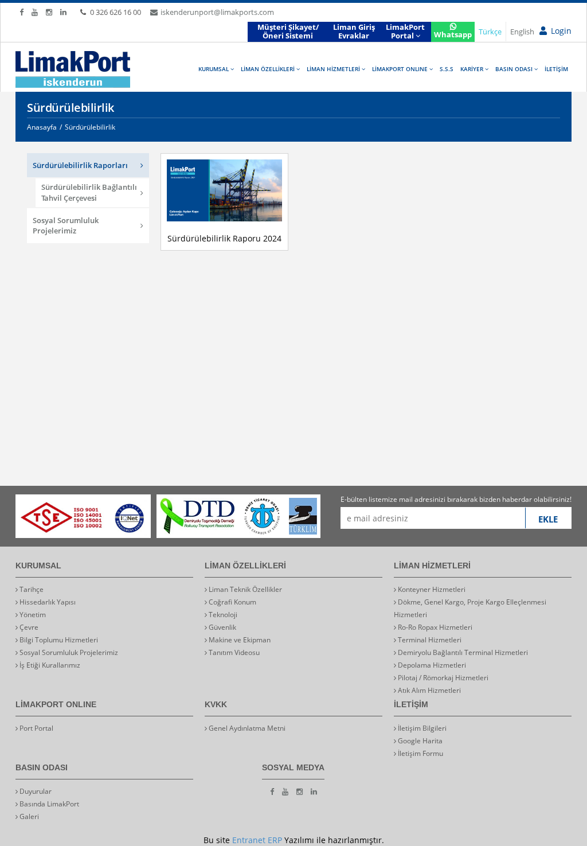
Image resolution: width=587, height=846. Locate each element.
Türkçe (490, 31)
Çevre (28, 627)
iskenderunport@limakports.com (217, 12)
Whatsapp (453, 34)
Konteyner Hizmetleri (430, 589)
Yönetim (32, 614)
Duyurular (35, 791)
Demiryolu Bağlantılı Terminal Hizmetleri (462, 652)
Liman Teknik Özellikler (244, 589)
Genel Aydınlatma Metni (246, 728)
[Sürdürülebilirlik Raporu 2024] (264, 190)
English (522, 31)
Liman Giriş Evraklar (354, 31)
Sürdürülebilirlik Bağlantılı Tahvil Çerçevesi (89, 192)
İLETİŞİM (556, 69)
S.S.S (446, 69)
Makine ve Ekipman (239, 640)
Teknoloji (222, 614)
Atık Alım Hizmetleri (428, 690)
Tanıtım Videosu (233, 652)
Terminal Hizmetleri (428, 640)
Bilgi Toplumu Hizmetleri (58, 640)
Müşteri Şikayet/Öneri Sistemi (288, 31)
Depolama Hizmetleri (431, 665)
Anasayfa (42, 127)
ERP (275, 840)
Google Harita (419, 741)
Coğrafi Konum (231, 602)
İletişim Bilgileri (421, 728)
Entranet (248, 840)
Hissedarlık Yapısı (47, 602)
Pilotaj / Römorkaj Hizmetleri (442, 678)
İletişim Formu (419, 753)
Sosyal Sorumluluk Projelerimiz (66, 225)
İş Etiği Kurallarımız (49, 665)
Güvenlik (221, 627)
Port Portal (35, 728)
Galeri (28, 816)
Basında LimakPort (48, 804)
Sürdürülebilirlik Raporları (80, 165)
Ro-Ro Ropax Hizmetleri (434, 627)
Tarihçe (31, 589)
